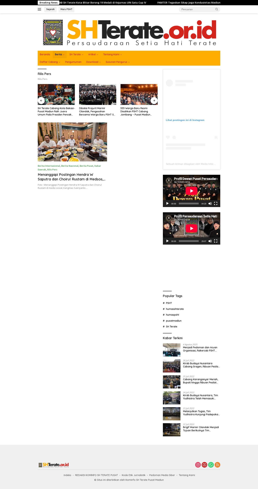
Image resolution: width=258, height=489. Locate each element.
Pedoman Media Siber (162, 475)
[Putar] (167, 203)
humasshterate (175, 309)
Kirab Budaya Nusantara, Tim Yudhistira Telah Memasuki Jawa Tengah (200, 397)
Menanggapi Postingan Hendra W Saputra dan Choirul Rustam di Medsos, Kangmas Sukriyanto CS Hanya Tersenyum (70, 181)
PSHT (169, 303)
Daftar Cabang (49, 62)
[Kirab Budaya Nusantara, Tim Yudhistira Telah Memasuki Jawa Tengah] (171, 397)
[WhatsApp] (211, 465)
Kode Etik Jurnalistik (133, 475)
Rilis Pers (52, 169)
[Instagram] (198, 465)
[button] (216, 9)
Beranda (45, 54)
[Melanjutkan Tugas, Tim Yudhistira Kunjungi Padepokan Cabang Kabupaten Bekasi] (171, 413)
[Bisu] (210, 203)
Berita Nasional (69, 165)
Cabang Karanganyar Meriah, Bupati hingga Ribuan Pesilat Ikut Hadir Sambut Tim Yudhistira (200, 381)
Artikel (92, 54)
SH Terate (75, 54)
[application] (191, 191)
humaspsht (172, 314)
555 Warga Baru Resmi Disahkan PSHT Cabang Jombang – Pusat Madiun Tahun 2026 (135, 111)
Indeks (67, 475)
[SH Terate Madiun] (129, 31)
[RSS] (217, 465)
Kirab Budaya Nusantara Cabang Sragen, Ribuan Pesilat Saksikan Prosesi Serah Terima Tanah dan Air (201, 365)
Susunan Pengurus (116, 62)
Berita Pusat (86, 165)
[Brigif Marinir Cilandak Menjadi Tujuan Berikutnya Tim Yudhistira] (171, 429)
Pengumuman (73, 62)
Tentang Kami (111, 54)
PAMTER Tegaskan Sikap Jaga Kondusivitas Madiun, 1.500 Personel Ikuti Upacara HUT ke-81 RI (197, 2)
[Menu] (40, 9)
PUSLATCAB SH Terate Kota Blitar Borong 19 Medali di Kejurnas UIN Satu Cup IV (79, 2)
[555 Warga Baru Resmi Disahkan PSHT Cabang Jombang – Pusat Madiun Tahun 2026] (139, 94)
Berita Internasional (49, 165)
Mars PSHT (66, 9)
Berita (58, 54)
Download (92, 62)
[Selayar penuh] (215, 203)
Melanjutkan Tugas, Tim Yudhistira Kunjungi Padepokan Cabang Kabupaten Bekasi (201, 413)
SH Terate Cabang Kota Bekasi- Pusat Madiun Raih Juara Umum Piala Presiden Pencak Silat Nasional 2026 (56, 111)
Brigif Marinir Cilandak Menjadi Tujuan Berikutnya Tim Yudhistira (201, 429)
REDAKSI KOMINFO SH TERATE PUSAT (96, 475)
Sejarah (50, 9)
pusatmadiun (173, 320)
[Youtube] (204, 465)
